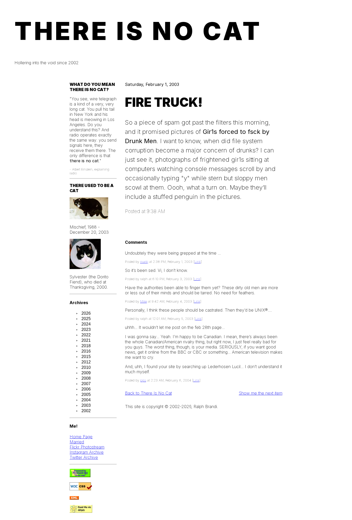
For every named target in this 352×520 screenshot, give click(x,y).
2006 (86, 389)
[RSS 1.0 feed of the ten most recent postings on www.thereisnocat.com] (74, 498)
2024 (86, 324)
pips (143, 380)
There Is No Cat (138, 31)
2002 (86, 411)
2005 (86, 394)
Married (77, 441)
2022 (86, 335)
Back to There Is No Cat (148, 393)
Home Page (81, 436)
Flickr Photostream (87, 447)
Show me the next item (260, 393)
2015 (86, 356)
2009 (86, 373)
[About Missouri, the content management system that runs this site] (80, 475)
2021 (86, 340)
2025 (86, 318)
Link (198, 262)
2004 (86, 400)
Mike (143, 301)
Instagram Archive (87, 452)
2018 (86, 346)
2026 (86, 313)
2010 (86, 367)
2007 (86, 383)
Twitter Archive (84, 457)
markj (144, 262)
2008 (86, 378)
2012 (86, 362)
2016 (86, 351)
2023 (86, 329)
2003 (86, 405)
